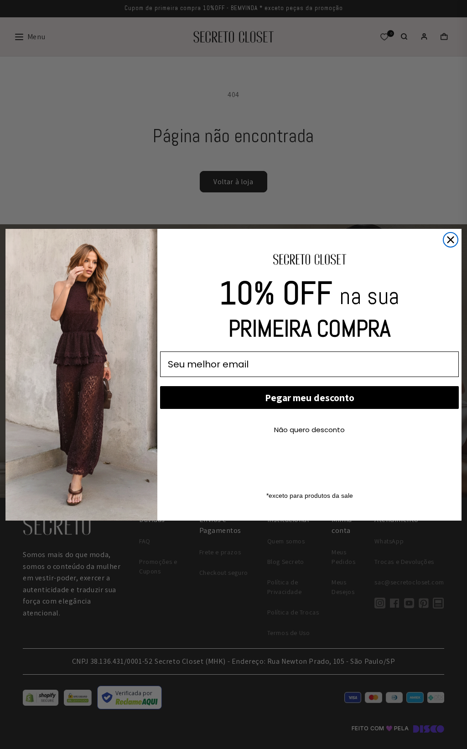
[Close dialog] (450, 239)
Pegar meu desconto (309, 397)
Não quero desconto (309, 429)
